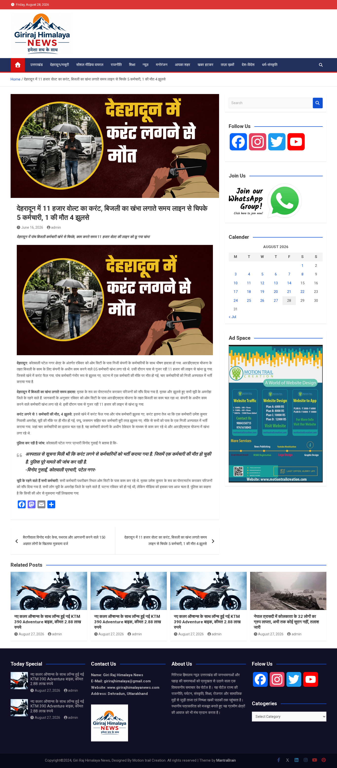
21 (289, 291)
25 (249, 300)
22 (302, 291)
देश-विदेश (248, 65)
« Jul (232, 317)
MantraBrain (226, 760)
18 (249, 291)
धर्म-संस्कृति (269, 65)
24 (236, 300)
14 (289, 283)
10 (236, 283)
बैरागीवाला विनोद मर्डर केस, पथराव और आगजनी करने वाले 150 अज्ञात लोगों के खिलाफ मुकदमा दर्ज (64, 540)
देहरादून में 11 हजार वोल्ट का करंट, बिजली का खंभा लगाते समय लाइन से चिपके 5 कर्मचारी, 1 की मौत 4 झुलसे (165, 540)
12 (262, 283)
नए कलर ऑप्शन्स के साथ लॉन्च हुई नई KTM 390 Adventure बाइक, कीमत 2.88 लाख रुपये (47, 622)
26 (262, 300)
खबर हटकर (205, 65)
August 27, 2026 (31, 634)
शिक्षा (132, 65)
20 (276, 291)
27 (276, 300)
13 (276, 283)
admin (56, 227)
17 (236, 291)
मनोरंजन (162, 65)
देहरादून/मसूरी (59, 65)
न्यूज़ (146, 65)
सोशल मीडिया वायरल (89, 65)
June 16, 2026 (32, 227)
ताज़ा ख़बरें (227, 65)
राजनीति (116, 65)
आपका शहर (182, 65)
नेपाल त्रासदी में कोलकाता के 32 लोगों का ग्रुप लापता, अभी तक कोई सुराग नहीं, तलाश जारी (286, 622)
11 (249, 283)
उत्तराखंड (36, 65)
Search (318, 103)
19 (262, 291)
